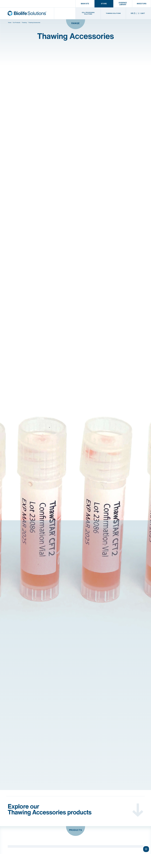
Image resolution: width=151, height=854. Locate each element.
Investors (141, 4)
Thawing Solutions (113, 13)
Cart (142, 13)
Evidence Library (123, 4)
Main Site (85, 4)
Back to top (141, 850)
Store (104, 4)
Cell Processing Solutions (88, 13)
